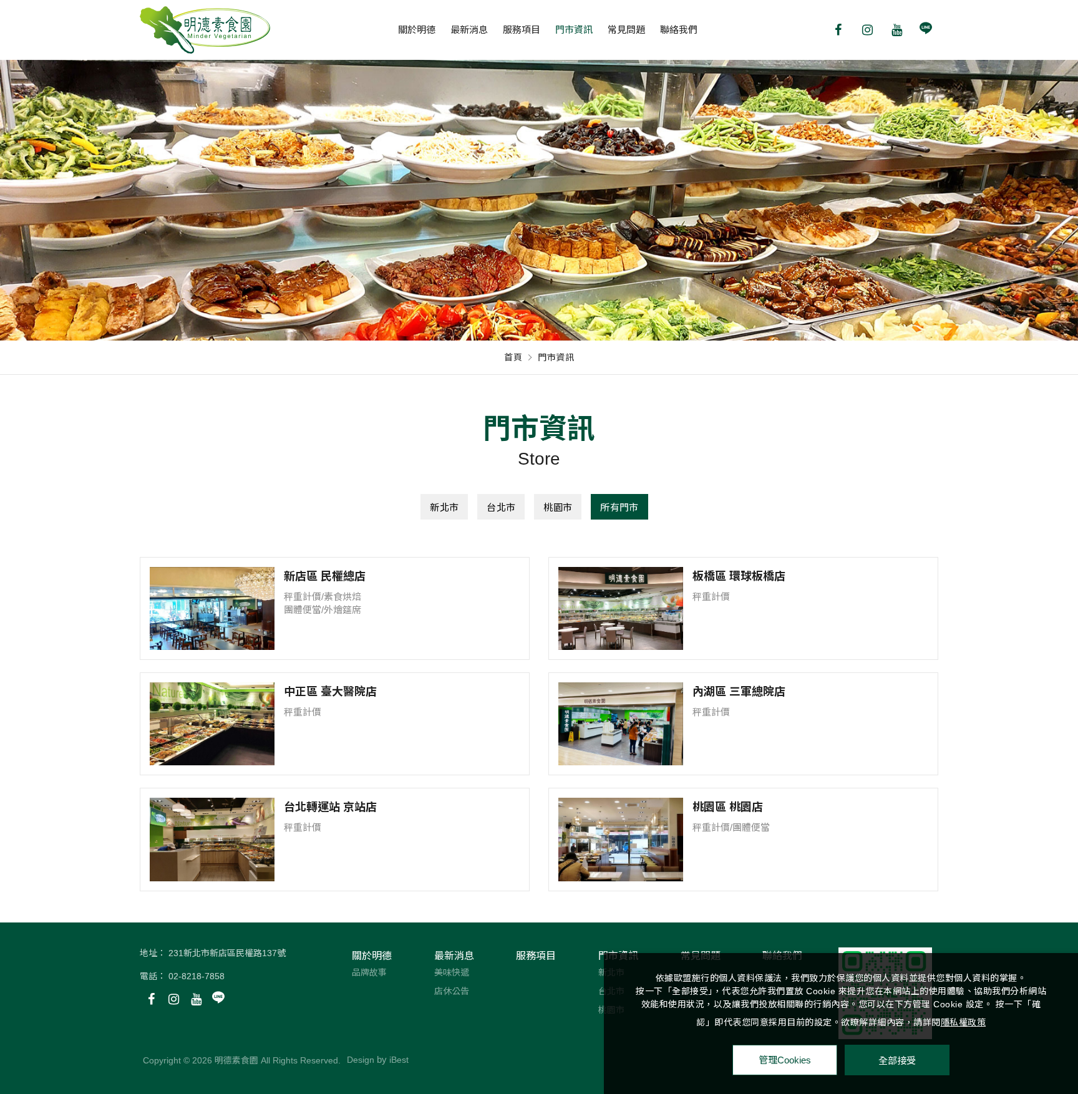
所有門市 (619, 507)
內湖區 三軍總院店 (738, 691)
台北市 (501, 507)
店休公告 (451, 991)
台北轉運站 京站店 (330, 807)
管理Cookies (785, 1060)
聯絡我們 (678, 29)
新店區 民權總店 (325, 576)
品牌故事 (369, 972)
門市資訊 (574, 29)
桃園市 (557, 507)
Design (360, 1060)
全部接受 (897, 1060)
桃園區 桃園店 (727, 807)
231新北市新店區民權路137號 (227, 953)
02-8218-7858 (196, 976)
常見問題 (626, 29)
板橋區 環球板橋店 (738, 576)
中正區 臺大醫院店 (330, 691)
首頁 (513, 357)
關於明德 (416, 29)
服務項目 (521, 29)
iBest (399, 1060)
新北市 (444, 507)
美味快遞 (451, 972)
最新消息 (469, 29)
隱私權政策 (963, 1022)
